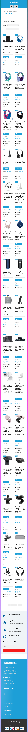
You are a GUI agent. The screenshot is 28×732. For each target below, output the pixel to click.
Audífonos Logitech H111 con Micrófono (8, 162)
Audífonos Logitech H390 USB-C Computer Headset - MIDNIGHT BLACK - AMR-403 (8, 196)
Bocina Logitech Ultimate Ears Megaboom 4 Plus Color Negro (19, 273)
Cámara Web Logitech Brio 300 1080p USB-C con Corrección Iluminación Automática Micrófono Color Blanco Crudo (19, 389)
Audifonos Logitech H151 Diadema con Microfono (20, 162)
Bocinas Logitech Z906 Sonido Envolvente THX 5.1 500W (20, 348)
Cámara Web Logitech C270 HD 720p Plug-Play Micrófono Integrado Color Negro (7, 471)
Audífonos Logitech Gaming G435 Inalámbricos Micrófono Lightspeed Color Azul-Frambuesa (8, 125)
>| (21, 605)
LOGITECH (15, 11)
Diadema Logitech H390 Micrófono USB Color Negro (7, 581)
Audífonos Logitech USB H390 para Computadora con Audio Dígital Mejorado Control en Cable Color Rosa (8, 235)
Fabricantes (9, 11)
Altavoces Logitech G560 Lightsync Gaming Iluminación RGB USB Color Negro (8, 49)
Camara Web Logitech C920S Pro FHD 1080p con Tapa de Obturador (8, 509)
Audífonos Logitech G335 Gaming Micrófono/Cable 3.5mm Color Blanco (20, 49)
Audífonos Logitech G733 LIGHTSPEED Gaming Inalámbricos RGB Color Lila (20, 87)
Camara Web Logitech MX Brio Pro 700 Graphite (7, 546)
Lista (12, 18)
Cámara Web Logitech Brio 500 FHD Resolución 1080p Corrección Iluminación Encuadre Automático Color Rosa (19, 431)
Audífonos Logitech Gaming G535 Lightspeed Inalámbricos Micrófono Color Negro (20, 125)
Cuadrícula (6, 18)
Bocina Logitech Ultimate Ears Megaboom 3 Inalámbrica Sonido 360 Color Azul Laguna (20, 235)
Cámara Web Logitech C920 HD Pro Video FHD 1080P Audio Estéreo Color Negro (19, 471)
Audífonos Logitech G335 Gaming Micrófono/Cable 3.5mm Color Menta (8, 87)
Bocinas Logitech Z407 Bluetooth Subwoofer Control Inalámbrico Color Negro (7, 349)
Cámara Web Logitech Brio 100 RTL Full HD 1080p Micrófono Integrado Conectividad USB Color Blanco (7, 388)
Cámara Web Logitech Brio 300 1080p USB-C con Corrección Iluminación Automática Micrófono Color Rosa (7, 431)
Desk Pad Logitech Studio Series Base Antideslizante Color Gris (20, 547)
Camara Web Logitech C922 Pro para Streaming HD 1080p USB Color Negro (20, 509)
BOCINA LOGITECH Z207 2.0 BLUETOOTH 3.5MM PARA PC (19, 309)
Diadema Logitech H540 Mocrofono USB (19, 581)
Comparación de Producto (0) (9, 21)
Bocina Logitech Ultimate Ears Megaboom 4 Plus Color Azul (7, 273)
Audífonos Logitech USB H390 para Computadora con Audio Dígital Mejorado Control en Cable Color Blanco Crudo (20, 198)
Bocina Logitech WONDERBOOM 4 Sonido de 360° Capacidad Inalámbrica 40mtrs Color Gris (8, 310)
